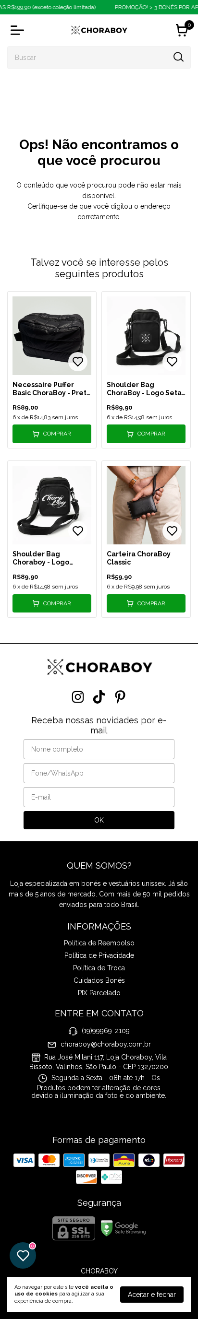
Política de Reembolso (99, 943)
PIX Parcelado (99, 993)
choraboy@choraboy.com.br (106, 1044)
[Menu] (19, 30)
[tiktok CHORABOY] (99, 696)
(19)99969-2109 (106, 1031)
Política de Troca (99, 968)
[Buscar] (178, 57)
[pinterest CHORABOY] (120, 696)
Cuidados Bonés (99, 980)
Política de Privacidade (99, 955)
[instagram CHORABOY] (77, 696)
